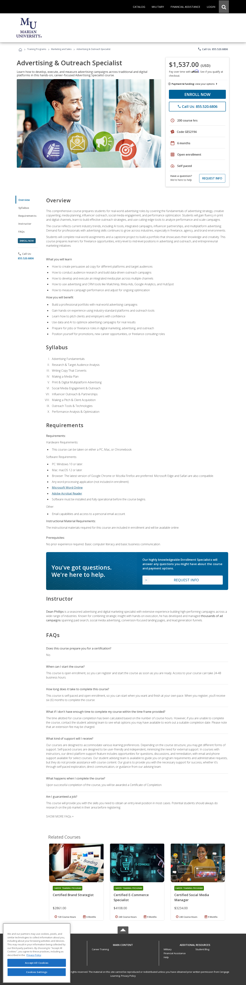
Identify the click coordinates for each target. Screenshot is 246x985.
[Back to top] (123, 944)
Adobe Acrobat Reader (67, 493)
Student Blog (202, 949)
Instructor (25, 223)
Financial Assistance (175, 953)
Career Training (100, 949)
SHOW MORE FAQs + (60, 816)
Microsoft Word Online (67, 488)
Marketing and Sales (61, 49)
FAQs (21, 231)
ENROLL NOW (197, 94)
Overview (24, 200)
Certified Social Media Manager (191, 897)
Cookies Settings (36, 972)
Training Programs (36, 49)
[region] (36, 953)
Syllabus (23, 208)
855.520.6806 (26, 258)
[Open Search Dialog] (224, 6)
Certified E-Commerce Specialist (131, 897)
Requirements (27, 215)
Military (168, 949)
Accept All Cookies (36, 962)
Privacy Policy (128, 975)
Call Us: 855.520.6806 (213, 49)
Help (166, 957)
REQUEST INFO (212, 178)
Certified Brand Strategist (73, 895)
